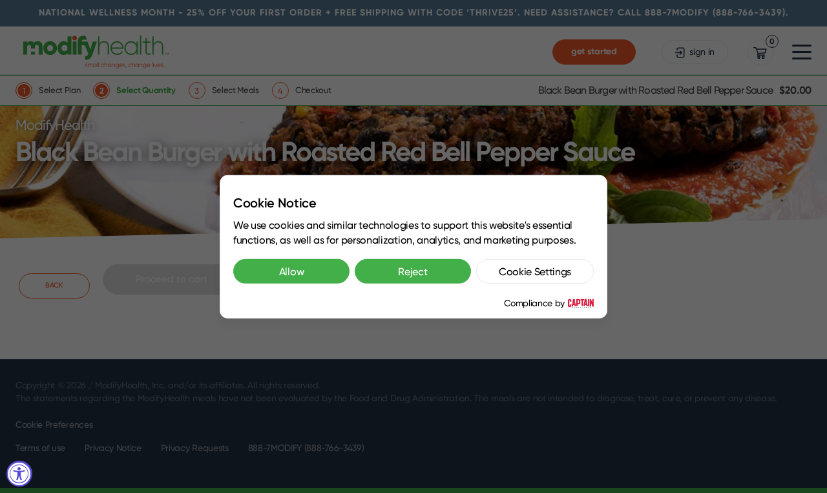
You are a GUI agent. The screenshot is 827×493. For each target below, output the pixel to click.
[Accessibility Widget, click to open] (19, 474)
